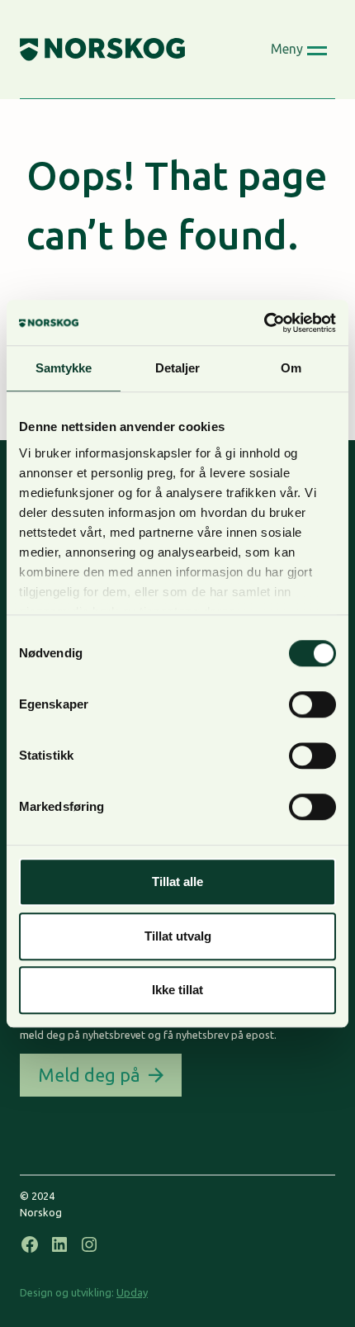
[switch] (312, 704)
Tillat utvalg (177, 936)
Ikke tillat (177, 990)
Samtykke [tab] (64, 368)
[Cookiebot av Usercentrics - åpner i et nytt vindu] (264, 323)
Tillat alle (177, 881)
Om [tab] (291, 368)
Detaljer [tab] (178, 368)
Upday (132, 1292)
